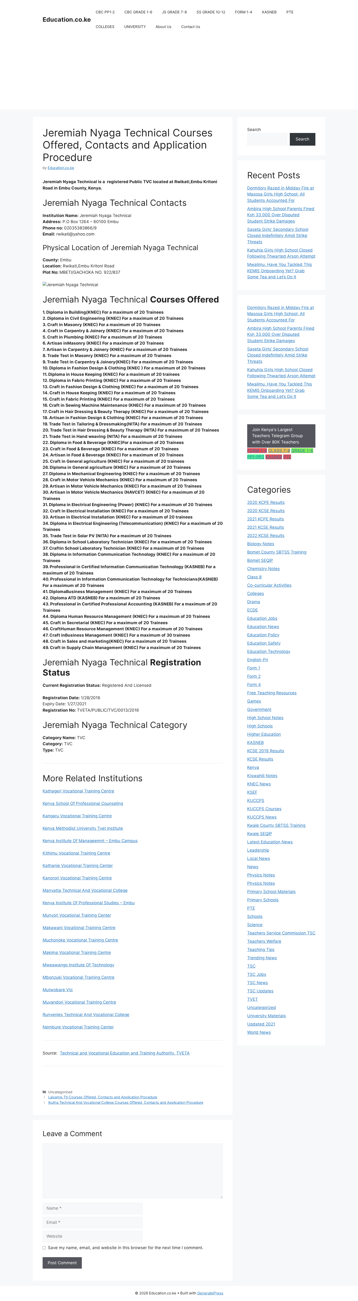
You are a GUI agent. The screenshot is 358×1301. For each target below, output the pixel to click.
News (252, 866)
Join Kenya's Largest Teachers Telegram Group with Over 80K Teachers (277, 435)
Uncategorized (261, 1007)
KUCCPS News (262, 817)
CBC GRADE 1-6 (138, 12)
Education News (263, 626)
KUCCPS (255, 800)
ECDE (252, 610)
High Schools (260, 726)
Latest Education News (270, 841)
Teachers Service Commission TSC (281, 933)
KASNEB (269, 12)
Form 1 (253, 668)
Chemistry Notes (263, 568)
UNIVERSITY (135, 26)
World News (259, 1032)
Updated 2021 (261, 1024)
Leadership (258, 850)
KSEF (252, 792)
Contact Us (190, 26)
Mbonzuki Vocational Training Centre (78, 977)
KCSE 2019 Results (265, 750)
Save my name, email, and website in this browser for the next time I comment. (125, 1247)
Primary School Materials (271, 891)
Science (255, 924)
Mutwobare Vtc (58, 989)
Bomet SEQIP (260, 560)
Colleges (255, 593)
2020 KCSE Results (266, 510)
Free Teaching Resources (272, 692)
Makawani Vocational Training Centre (79, 927)
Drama (253, 601)
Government (259, 709)
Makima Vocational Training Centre (77, 952)
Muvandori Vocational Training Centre (79, 1002)
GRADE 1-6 (302, 450)
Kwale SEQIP (259, 833)
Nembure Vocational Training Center (78, 1027)
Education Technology (268, 651)
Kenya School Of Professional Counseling (83, 803)
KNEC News (259, 784)
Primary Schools (263, 899)
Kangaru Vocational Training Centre (77, 815)
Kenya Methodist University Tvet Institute (83, 828)
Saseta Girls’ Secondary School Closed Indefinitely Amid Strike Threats (277, 235)
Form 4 (254, 684)
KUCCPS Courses (264, 808)
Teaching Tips (260, 949)
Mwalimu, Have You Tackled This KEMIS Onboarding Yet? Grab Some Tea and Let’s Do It (279, 270)
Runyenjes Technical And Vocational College (86, 1014)
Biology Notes (260, 543)
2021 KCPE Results (265, 519)
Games (254, 701)
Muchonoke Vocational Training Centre (80, 940)
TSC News (257, 982)
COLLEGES (105, 26)
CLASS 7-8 (279, 450)
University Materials (266, 1015)
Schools (255, 916)
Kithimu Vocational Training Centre (76, 853)
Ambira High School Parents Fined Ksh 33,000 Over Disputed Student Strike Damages (280, 215)
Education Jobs (262, 618)
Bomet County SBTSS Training (276, 552)
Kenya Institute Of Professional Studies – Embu (89, 902)
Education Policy (263, 634)
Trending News (262, 957)
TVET (252, 999)
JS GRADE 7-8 (174, 12)
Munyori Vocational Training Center (77, 915)
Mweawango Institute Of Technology (78, 964)
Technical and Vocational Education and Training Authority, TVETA (125, 1053)
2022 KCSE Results (265, 535)
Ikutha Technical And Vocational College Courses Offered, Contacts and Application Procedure (125, 1102)
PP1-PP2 (255, 456)
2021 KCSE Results (265, 527)
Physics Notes (261, 875)
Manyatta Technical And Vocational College (85, 890)
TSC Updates (260, 991)
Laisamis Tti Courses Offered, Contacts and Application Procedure (102, 1097)
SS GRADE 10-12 (211, 12)
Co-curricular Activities (269, 585)
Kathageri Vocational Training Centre (78, 791)
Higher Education (264, 734)
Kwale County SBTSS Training (276, 825)
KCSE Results (260, 759)
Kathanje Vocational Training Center (78, 865)
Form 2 (254, 676)
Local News (258, 858)
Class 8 (254, 577)
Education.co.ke (67, 19)
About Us (163, 26)
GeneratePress (210, 1293)
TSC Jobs (256, 974)
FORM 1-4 (243, 12)
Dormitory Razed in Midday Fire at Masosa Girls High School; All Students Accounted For (280, 194)
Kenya (253, 767)
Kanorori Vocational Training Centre (77, 878)
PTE (289, 12)
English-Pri (257, 659)
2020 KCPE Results (266, 502)
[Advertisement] (179, 75)
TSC (251, 966)
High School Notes (265, 717)
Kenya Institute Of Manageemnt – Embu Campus (90, 840)
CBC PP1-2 (105, 12)
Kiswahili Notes (262, 775)
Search (254, 129)
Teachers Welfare (264, 941)
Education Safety (264, 643)
